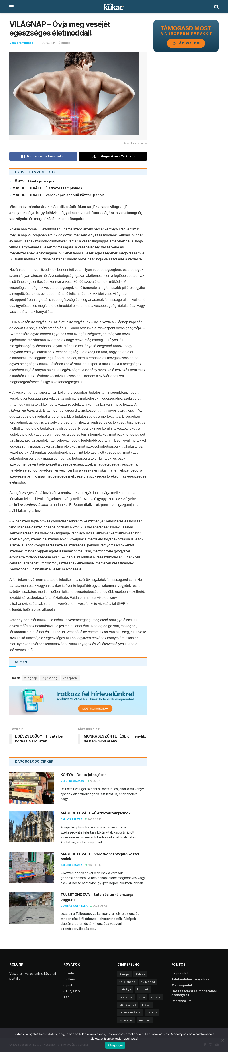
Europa (125, 974)
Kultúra (69, 979)
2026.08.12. (94, 865)
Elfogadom (115, 1045)
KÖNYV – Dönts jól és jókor (35, 181)
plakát (146, 1004)
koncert (142, 989)
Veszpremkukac (21, 42)
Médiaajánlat (181, 985)
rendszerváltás (130, 1012)
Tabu (67, 997)
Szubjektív (71, 991)
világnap (30, 678)
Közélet (69, 973)
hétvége (125, 989)
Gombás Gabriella (74, 905)
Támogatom (188, 43)
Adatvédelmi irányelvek (190, 979)
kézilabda (126, 997)
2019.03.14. (49, 42)
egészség (50, 678)
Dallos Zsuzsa (71, 819)
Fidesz (140, 974)
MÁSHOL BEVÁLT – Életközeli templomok (47, 188)
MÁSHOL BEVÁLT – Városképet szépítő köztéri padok (58, 195)
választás (126, 1020)
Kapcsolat (179, 973)
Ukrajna (152, 1012)
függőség (148, 981)
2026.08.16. (94, 819)
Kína (142, 997)
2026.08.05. (100, 905)
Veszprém (70, 678)
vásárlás (145, 1020)
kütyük (155, 997)
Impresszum (181, 1001)
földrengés (127, 981)
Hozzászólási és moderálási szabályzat (194, 993)
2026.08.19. (96, 780)
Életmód (65, 42)
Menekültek (128, 1004)
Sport (67, 985)
